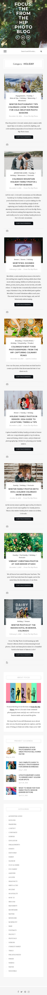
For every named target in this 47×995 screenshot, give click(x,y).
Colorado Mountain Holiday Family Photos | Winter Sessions (23, 182)
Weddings (13, 971)
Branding (18, 341)
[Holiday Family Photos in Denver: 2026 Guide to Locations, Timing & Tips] (23, 403)
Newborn (13, 918)
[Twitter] (23, 37)
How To (12, 897)
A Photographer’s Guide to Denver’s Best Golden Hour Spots (29, 777)
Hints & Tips (14, 98)
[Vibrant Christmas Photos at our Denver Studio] (23, 546)
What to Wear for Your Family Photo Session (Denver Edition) (29, 790)
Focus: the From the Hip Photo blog (23, 18)
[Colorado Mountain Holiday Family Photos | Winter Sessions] (23, 164)
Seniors (12, 942)
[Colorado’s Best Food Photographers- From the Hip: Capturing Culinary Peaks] (23, 331)
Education (13, 840)
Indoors (12, 902)
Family (29, 96)
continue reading (23, 137)
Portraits (31, 175)
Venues (27, 621)
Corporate (13, 832)
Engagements (20, 96)
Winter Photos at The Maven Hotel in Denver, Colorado (23, 628)
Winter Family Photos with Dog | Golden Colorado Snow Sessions (23, 492)
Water (11, 967)
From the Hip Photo (31, 116)
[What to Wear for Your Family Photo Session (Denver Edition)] (11, 791)
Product (31, 343)
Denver (16, 259)
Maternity (31, 98)
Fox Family (24, 555)
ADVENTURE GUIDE (20, 173)
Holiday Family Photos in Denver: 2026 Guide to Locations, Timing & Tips (23, 419)
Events (23, 259)
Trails (11, 950)
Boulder (12, 820)
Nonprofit (13, 922)
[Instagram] (23, 43)
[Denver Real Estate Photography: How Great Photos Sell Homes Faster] (11, 750)
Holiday (23, 98)
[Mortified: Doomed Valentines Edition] (23, 250)
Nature (11, 914)
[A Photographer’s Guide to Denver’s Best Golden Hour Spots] (11, 778)
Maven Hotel (18, 644)
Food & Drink (28, 341)
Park (10, 926)
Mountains (22, 100)
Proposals (13, 938)
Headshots (13, 881)
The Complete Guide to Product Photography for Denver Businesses (29, 764)
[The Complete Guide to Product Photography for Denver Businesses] (11, 765)
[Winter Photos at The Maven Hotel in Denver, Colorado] (23, 612)
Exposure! (13, 853)
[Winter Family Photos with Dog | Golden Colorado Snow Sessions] (23, 476)
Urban (11, 959)
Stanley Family (15, 946)
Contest (12, 828)
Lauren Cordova (31, 359)
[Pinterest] (28, 37)
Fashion (12, 861)
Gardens (12, 873)
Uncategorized (15, 955)
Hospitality (22, 343)
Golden (12, 877)
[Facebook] (18, 37)
